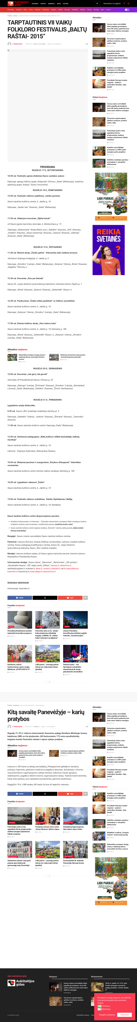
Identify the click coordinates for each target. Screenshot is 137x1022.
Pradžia (9, 16)
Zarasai (108, 9)
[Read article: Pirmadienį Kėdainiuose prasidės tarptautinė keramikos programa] (19, 620)
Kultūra (65, 3)
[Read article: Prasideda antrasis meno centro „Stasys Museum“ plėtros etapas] (47, 816)
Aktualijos (69, 822)
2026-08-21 (23, 361)
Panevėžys (10, 9)
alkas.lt (39, 568)
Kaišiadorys (45, 9)
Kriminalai (51, 3)
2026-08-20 (11, 636)
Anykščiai (19, 9)
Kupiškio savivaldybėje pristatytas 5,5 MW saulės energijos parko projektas (116, 70)
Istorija (40, 626)
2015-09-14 (29, 44)
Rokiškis (82, 9)
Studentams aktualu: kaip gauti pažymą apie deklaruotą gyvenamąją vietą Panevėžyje (19, 863)
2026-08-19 (39, 672)
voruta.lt (46, 568)
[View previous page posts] (45, 682)
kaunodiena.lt (72, 568)
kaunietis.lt (12, 571)
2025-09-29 (109, 993)
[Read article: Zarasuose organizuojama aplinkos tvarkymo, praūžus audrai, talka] (99, 42)
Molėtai (60, 9)
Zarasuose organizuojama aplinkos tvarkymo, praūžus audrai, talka (117, 41)
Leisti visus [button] (124, 1015)
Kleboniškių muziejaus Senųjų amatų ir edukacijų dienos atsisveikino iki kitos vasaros (32, 357)
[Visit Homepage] (18, 3)
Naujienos (35, 3)
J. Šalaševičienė (17, 44)
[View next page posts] (49, 682)
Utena (102, 9)
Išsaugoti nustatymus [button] (107, 1015)
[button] (100, 1006)
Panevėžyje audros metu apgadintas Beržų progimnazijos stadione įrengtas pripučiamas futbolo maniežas (117, 55)
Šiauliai (89, 9)
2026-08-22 (111, 154)
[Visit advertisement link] (111, 197)
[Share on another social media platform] (85, 598)
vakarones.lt (65, 565)
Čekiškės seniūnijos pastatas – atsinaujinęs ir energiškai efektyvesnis (118, 162)
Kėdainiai (37, 9)
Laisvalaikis (42, 44)
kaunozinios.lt (49, 571)
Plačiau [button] (100, 1003)
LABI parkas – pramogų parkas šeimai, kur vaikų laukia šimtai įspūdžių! (47, 667)
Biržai (25, 9)
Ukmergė (96, 9)
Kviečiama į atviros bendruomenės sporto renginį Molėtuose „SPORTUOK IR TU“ (18, 667)
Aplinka (12, 822)
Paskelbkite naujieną (82, 1015)
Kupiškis (53, 9)
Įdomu (59, 3)
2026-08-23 (111, 113)
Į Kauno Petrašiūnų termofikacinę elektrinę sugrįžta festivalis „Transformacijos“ (75, 633)
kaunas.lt (55, 565)
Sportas (43, 3)
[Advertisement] (68, 696)
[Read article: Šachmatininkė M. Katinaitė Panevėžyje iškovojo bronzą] (75, 849)
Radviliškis (75, 9)
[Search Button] (129, 3)
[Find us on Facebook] (124, 3)
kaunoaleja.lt (36, 571)
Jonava (31, 9)
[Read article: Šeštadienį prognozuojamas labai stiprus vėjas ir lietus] (75, 816)
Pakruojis (67, 9)
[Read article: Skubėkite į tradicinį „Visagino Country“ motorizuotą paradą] (99, 836)
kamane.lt (55, 568)
